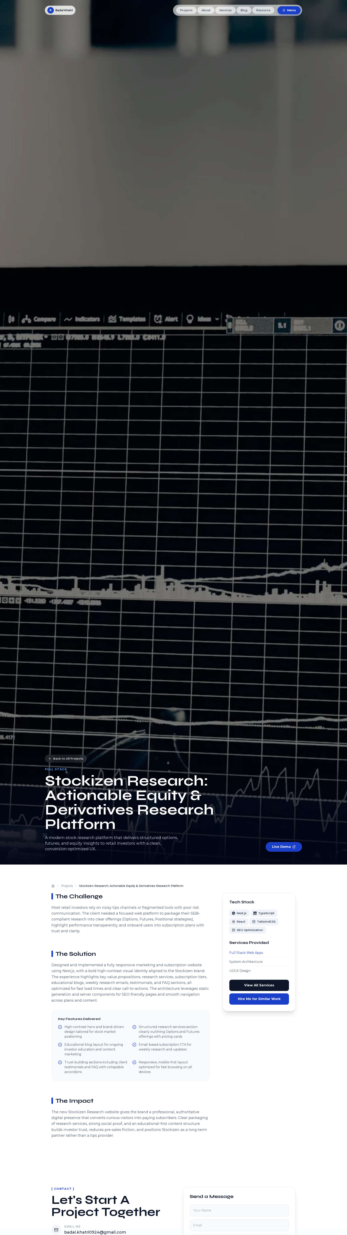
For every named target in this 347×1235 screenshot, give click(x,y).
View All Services (259, 985)
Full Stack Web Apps (246, 953)
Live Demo (281, 847)
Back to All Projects (68, 758)
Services (225, 10)
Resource (263, 10)
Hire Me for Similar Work (259, 999)
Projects (186, 10)
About (205, 10)
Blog (244, 10)
